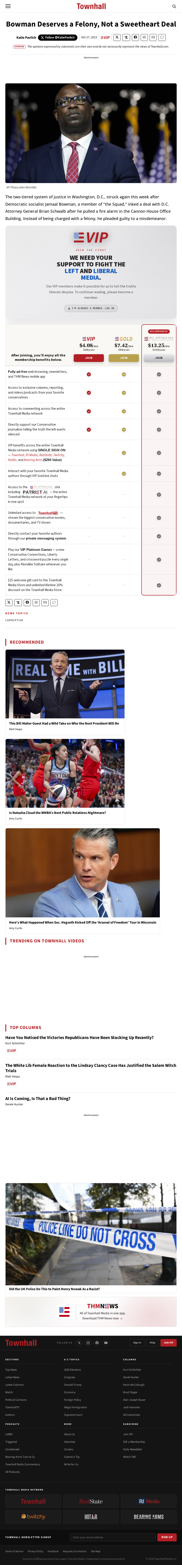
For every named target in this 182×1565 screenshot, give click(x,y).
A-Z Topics (72, 1359)
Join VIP (168, 1343)
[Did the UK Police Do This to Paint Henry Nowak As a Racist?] (91, 1234)
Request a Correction (75, 1551)
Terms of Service (14, 1551)
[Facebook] (97, 1342)
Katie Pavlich (26, 37)
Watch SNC (129, 1457)
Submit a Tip (71, 1457)
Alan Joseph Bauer (134, 1400)
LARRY (9, 1434)
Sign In (137, 1343)
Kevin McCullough (133, 1385)
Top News (11, 1370)
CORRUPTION (14, 620)
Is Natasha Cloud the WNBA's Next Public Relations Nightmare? (57, 812)
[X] (79, 1342)
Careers (68, 1449)
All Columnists (131, 1415)
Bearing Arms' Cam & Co (20, 1457)
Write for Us (71, 1464)
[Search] (174, 6)
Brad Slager (130, 1392)
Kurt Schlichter (132, 1370)
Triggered (11, 1442)
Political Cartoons (15, 1400)
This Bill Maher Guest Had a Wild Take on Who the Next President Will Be (64, 723)
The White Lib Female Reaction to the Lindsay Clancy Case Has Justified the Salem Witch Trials (90, 1068)
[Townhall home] (20, 1343)
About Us (69, 1434)
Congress (69, 1377)
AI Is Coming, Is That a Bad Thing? (37, 1099)
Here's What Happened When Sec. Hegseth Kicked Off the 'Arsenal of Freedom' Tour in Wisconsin (82, 922)
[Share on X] (117, 37)
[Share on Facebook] (135, 37)
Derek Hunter (131, 1377)
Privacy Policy (35, 1551)
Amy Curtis (15, 819)
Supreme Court (73, 1415)
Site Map (96, 1551)
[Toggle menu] (8, 6)
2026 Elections (72, 1370)
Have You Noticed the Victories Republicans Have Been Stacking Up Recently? (79, 1038)
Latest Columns (14, 1385)
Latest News (12, 1377)
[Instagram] (88, 1342)
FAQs (152, 1343)
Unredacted (12, 1449)
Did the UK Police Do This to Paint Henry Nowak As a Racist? (54, 1289)
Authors (10, 1415)
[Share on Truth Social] (126, 37)
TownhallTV (12, 1407)
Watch (9, 1392)
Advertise (69, 1442)
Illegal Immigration (75, 1407)
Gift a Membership (134, 1442)
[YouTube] (105, 1342)
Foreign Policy (72, 1400)
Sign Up (167, 1537)
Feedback (53, 1551)
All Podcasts (12, 1472)
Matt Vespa (15, 729)
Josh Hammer (131, 1407)
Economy (69, 1392)
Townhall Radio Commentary (22, 1464)
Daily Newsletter (132, 1449)
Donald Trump (72, 1385)
